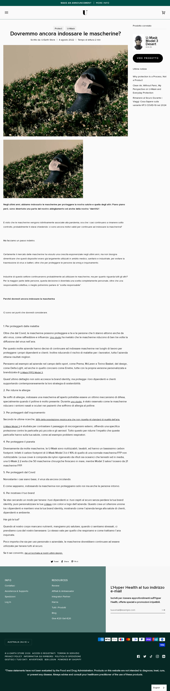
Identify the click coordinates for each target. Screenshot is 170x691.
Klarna (55, 602)
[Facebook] (138, 656)
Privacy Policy (13, 656)
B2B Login (50, 659)
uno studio (76, 401)
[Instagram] (157, 656)
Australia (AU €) (17, 642)
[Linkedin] (163, 656)
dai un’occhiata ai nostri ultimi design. (44, 553)
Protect (58, 28)
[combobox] (159, 688)
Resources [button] (60, 580)
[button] (65, 170)
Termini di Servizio (68, 653)
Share (66, 561)
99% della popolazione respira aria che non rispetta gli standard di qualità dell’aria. (78, 419)
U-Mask (71, 28)
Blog (54, 613)
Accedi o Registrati (44, 653)
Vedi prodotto (148, 58)
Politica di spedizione (68, 656)
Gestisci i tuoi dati (16, 659)
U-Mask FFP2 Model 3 (31, 372)
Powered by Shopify (69, 659)
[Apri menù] (10, 12)
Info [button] (8, 580)
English (156, 687)
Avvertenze (36, 659)
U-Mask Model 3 (11, 426)
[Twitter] (144, 656)
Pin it (76, 561)
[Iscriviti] (160, 610)
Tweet (56, 561)
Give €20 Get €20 (61, 618)
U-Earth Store (15, 653)
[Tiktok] (151, 656)
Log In (8, 602)
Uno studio (55, 337)
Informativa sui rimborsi (38, 656)
